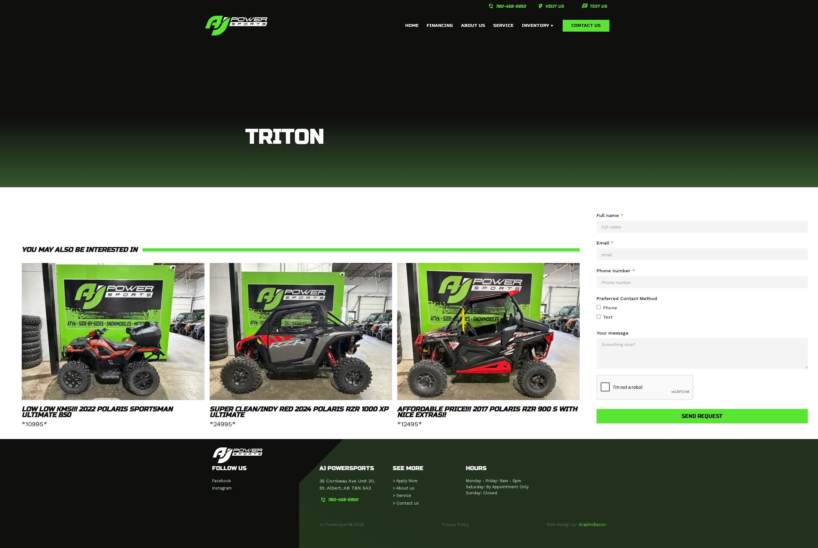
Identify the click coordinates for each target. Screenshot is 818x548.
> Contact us (406, 503)
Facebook (221, 480)
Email (605, 242)
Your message (613, 333)
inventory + (537, 25)
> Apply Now (405, 480)
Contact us (586, 25)
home (412, 25)
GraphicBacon (592, 524)
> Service (402, 495)
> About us (403, 488)
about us (473, 25)
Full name (610, 215)
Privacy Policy (455, 524)
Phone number (616, 270)
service (503, 25)
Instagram (222, 488)
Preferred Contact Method (627, 298)
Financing (440, 25)
